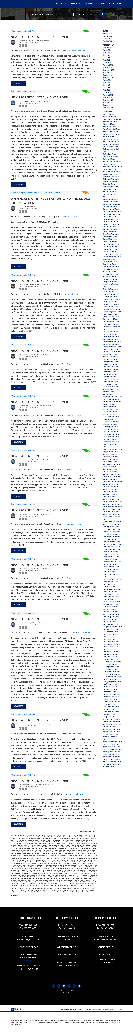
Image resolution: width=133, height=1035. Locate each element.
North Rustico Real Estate (71, 873)
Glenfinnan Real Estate (47, 853)
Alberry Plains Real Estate (42, 835)
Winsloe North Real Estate (50, 892)
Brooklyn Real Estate (16, 842)
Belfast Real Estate (26, 838)
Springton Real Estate (71, 881)
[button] (53, 986)
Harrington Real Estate (19, 857)
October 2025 (107, 75)
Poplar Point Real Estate (77, 877)
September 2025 (108, 77)
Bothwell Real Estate (110, 169)
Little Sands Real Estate (88, 862)
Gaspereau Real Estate (81, 852)
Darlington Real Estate (22, 847)
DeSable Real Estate (80, 847)
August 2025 (107, 80)
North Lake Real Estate (47, 873)
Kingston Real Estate (72, 860)
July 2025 (106, 83)
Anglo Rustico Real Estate (85, 835)
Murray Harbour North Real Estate (50, 870)
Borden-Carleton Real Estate (83, 838)
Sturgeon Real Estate (65, 885)
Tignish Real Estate (52, 887)
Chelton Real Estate (109, 227)
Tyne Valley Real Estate (63, 887)
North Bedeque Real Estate (20, 873)
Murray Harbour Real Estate (66, 870)
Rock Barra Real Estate (61, 878)
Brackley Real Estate (33, 840)
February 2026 (108, 65)
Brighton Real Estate (68, 840)
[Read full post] (54, 32)
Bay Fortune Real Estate (63, 837)
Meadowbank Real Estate (51, 865)
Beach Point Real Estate (75, 837)
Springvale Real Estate (81, 881)
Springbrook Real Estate (59, 881)
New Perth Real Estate (67, 872)
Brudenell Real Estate (26, 842)
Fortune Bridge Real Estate (45, 852)
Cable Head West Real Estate (39, 842)
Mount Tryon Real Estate (23, 870)
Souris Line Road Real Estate (82, 880)
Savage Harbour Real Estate (45, 880)
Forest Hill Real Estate (19, 852)
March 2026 (107, 63)
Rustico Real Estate (21, 880)
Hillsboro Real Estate (88, 857)
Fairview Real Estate (57, 850)
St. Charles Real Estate (33, 883)
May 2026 (106, 58)
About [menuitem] (63, 4)
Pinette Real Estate (19, 877)
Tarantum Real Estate (28, 887)
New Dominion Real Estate (17, 872)
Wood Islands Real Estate (76, 892)
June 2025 (106, 85)
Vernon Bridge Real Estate (30, 888)
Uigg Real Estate (74, 887)
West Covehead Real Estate (46, 890)
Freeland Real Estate (57, 852)
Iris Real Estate (78, 858)
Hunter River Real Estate (48, 858)
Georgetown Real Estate (20, 853)
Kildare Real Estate (40, 860)
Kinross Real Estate (82, 860)
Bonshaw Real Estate (71, 838)
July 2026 (106, 53)
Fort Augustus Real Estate (32, 852)
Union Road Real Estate (84, 887)
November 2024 (108, 102)
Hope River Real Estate (111, 379)
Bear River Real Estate (86, 837)
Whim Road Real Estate (25, 892)
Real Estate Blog (108, 41)
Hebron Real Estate (66, 857)
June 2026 (106, 55)
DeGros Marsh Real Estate (58, 847)
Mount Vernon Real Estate (35, 870)
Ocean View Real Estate (33, 875)
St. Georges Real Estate (45, 883)
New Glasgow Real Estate (31, 872)
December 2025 (108, 70)
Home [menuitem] (56, 4)
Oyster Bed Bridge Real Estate (68, 875)
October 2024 (107, 105)
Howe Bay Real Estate (36, 858)
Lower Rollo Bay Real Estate (64, 863)
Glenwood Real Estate (82, 853)
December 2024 (108, 100)
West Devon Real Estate (59, 890)
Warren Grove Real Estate (111, 732)
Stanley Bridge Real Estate (31, 885)
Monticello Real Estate (110, 492)
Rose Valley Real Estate (85, 878)
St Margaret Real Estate (111, 659)
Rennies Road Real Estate (17, 878)
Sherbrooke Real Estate (58, 880)
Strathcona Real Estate (54, 885)
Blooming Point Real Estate (59, 838)
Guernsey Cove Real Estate (61, 855)
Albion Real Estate (64, 835)
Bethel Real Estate (47, 838)
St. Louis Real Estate (56, 883)
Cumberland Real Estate (87, 845)
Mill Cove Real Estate (84, 865)
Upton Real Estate (109, 714)
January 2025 (107, 97)
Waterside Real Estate (19, 890)
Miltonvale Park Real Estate (47, 867)
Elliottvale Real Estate (26, 850)
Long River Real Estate (25, 863)
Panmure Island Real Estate (83, 875)
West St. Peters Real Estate (84, 890)
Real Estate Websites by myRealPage (112, 1009)
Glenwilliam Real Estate (71, 853)
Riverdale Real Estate (40, 878)
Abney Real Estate (21, 835)
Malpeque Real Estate (77, 863)
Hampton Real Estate (110, 359)
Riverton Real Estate (50, 878)
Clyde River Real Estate (31, 42)
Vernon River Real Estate (43, 888)
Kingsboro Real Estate (60, 860)
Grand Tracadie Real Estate (35, 855)
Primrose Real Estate (88, 877)
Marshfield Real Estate (16, 865)
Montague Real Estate (84, 867)
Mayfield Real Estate (40, 865)
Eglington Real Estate (86, 848)
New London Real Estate (55, 872)
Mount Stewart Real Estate (112, 509)
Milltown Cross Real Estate (23, 867)
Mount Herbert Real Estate (68, 868)
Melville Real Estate (63, 865)
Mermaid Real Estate (73, 865)
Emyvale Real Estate (47, 850)
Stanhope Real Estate (19, 885)
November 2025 (108, 72)
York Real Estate (86, 892)
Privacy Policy (97, 1009)
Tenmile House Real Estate (40, 887)
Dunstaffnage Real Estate (28, 848)
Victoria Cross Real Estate (56, 888)
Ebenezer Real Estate (75, 848)
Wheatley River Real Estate (112, 752)
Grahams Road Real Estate (112, 342)
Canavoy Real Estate (87, 842)
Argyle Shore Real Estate (111, 132)
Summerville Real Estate (16, 887)
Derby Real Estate (70, 847)
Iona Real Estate (70, 858)
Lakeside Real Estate (19, 862)
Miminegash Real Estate (61, 867)
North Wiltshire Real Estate (112, 562)
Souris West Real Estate (20, 881)
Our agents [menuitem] (101, 4)
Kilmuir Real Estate (50, 860)
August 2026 (107, 50)
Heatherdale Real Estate (55, 857)
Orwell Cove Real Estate (45, 875)
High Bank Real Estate (77, 857)
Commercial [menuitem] (90, 4)
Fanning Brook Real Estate (69, 850)
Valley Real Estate (18, 888)
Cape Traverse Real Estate (25, 843)
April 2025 (106, 90)
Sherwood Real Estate (69, 880)
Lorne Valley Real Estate (37, 863)
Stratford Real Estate (43, 885)
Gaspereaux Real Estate (111, 322)
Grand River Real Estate (22, 855)
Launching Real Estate (52, 862)
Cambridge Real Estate (63, 842)
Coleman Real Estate (54, 845)
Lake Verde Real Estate (111, 417)
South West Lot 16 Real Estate (46, 881)
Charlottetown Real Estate (87, 843)
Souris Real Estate (109, 639)
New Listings (107, 36)
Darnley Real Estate (33, 847)
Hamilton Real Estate (73, 855)
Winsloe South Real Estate (63, 892)
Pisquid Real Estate (29, 877)
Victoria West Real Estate (79, 888)
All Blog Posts (108, 33)
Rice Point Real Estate (29, 878)
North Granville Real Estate (34, 873)
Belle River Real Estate (36, 838)
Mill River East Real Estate (112, 474)
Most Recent (107, 47)
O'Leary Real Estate (21, 875)
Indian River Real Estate (60, 858)
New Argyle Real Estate (91, 870)
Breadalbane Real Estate (45, 840)
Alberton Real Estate (54, 835)
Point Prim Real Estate (53, 877)
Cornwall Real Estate (65, 845)
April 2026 (106, 60)
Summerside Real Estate (86, 885)
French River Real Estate (69, 852)
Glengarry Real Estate (59, 853)
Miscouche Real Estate (72, 867)
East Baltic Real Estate (40, 848)
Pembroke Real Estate (110, 582)
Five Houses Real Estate (111, 304)
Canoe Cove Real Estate (111, 209)
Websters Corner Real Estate (33, 890)
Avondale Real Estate (38, 837)
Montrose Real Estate (19, 868)
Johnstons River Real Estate (89, 858)
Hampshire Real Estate (84, 855)
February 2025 (108, 95)
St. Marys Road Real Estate (81, 883)
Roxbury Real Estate (110, 619)
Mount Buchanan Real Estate (54, 868)
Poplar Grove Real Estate (65, 877)
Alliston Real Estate (74, 835)
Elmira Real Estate (36, 850)
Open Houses (107, 38)
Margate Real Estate (88, 863)
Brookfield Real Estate (88, 840)
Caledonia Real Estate (52, 842)
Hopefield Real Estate (25, 858)
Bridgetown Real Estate (57, 840)
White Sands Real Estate (37, 892)
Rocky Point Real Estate (73, 878)
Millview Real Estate (35, 867)
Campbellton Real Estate (76, 842)
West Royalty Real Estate (72, 890)
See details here (78, 50)
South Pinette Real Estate (32, 881)
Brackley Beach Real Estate (21, 840)
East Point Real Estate (52, 848)
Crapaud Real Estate (75, 845)
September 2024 (108, 108)
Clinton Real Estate (32, 845)
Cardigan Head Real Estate (39, 843)
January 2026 (107, 67)
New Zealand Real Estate (79, 872)
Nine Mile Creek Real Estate (112, 544)
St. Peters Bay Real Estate (112, 677)
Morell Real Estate (29, 868)
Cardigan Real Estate (52, 843)
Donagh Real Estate (90, 847)
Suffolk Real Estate (75, 885)
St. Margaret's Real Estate (68, 883)
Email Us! (28, 931)
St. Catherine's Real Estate (20, 883)
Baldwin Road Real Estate (50, 837)
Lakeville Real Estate (41, 862)
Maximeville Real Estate (28, 865)
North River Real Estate (58, 873)
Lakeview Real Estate (30, 862)
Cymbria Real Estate (110, 247)
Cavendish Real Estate (74, 843)
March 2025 (107, 92)
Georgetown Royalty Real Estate (34, 853)
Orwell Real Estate (55, 875)
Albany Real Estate (31, 835)
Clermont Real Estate (22, 845)
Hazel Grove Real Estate (43, 857)
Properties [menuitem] (75, 4)
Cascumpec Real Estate (63, 843)
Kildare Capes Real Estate (28, 860)
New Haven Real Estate (43, 872)
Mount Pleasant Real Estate (82, 868)
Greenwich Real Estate (48, 855)
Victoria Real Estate (67, 888)
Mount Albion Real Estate (41, 868)
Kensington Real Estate (16, 860)
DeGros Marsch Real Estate (45, 847)
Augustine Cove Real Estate (26, 837)
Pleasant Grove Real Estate (40, 877)
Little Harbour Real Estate (65, 862)
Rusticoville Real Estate (32, 880)
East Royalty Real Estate (64, 848)
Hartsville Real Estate (31, 857)
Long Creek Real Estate (111, 437)
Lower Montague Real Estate (51, 863)
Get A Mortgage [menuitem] (115, 4)
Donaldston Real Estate (16, 848)
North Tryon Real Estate (83, 873)
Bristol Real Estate (78, 840)
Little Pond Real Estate (76, 862)
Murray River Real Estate (79, 870)
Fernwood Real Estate (81, 850)
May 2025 (106, 88)
